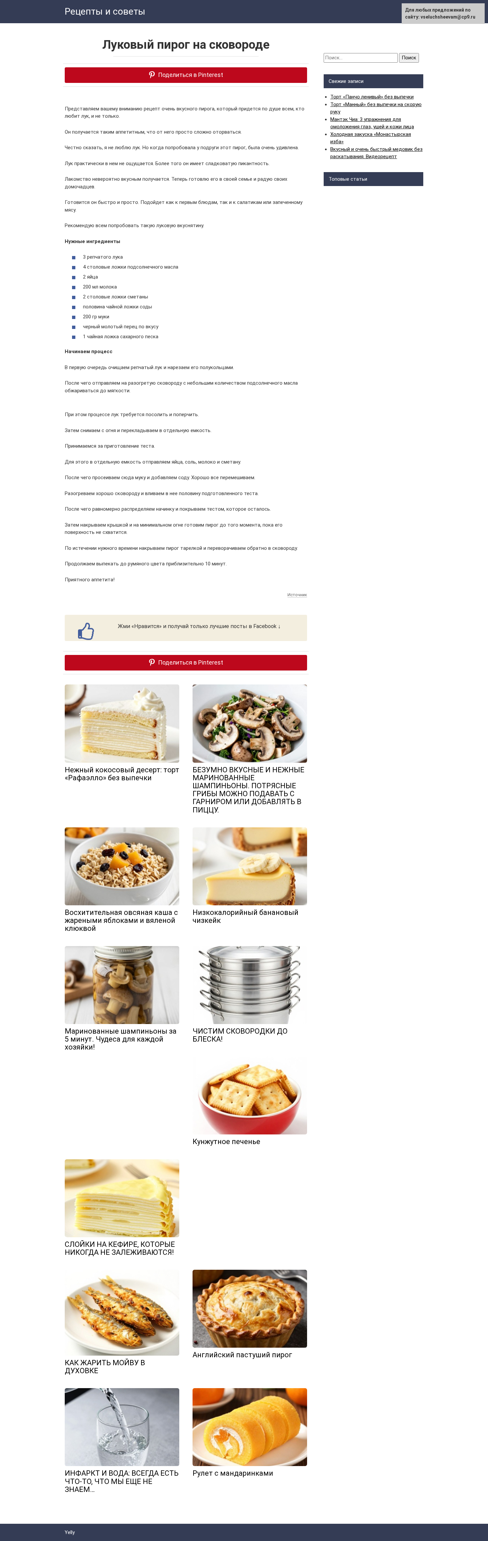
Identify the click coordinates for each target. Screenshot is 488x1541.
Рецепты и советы (105, 11)
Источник (297, 594)
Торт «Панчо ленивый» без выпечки (372, 97)
